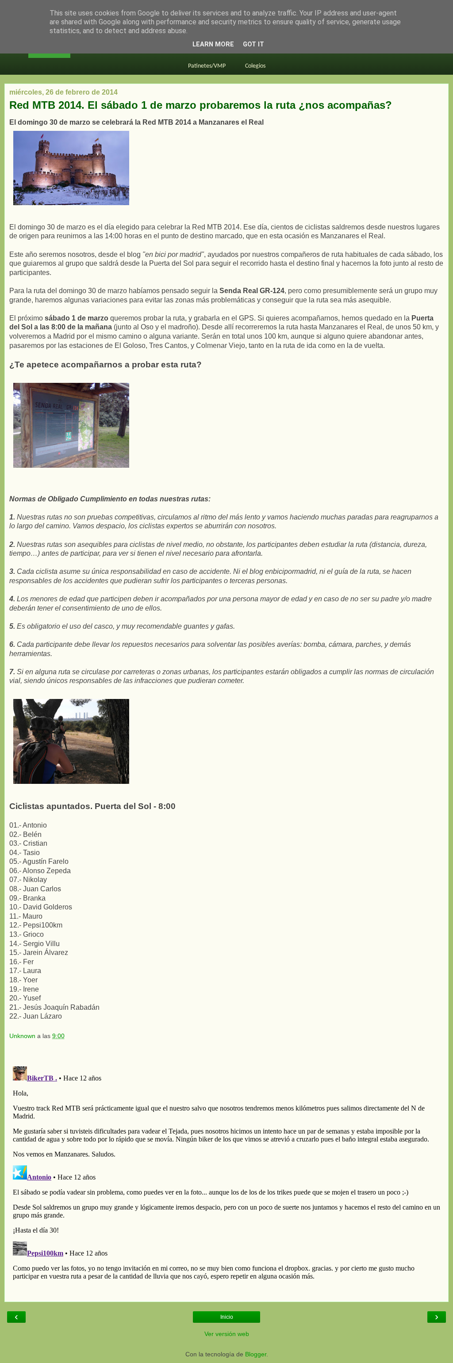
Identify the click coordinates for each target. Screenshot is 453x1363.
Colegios (255, 66)
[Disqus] (226, 1173)
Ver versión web (226, 1333)
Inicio (226, 1317)
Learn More (213, 44)
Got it (253, 44)
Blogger (255, 1354)
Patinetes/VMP (207, 66)
